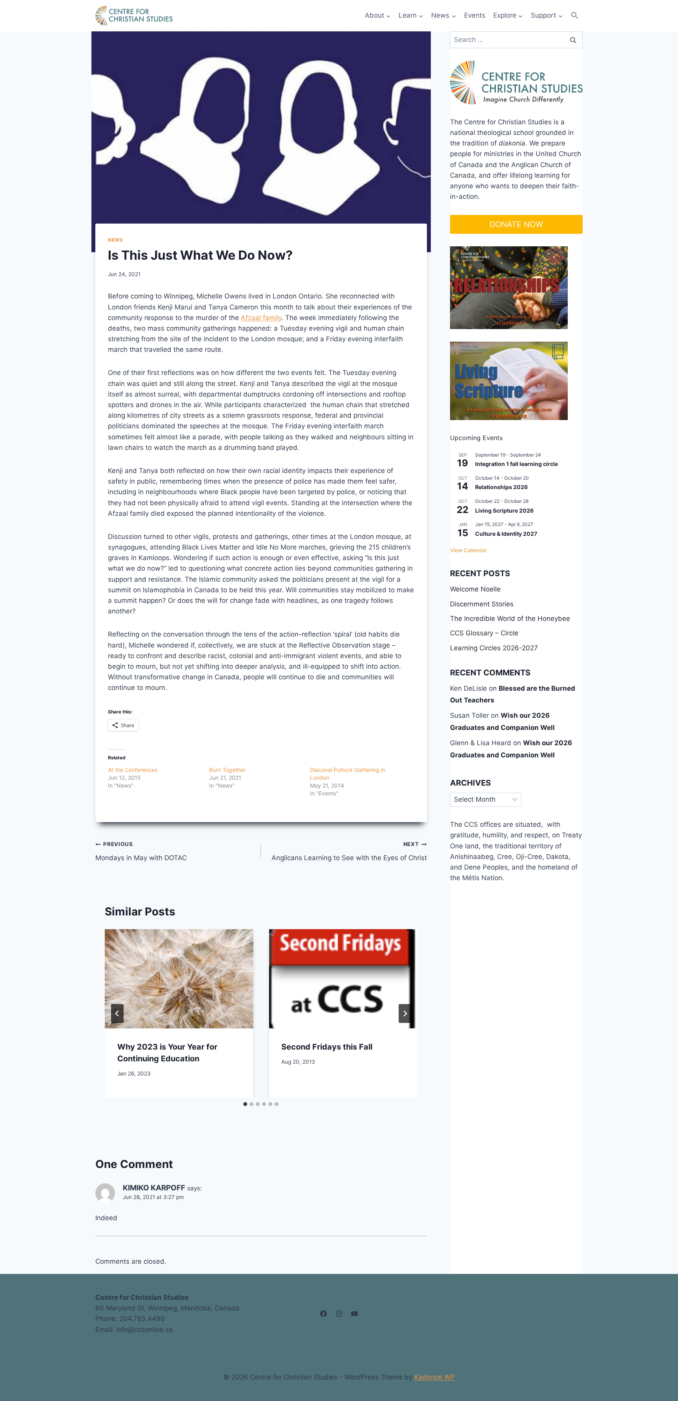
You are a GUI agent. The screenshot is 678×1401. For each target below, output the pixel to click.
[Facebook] (323, 1313)
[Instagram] (339, 1313)
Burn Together (227, 769)
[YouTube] (354, 1313)
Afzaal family (261, 318)
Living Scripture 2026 (504, 510)
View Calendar (468, 550)
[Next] (405, 1013)
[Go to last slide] (117, 1013)
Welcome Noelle (475, 589)
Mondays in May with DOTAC (141, 851)
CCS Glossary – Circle (484, 633)
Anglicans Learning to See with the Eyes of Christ (349, 851)
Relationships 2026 (501, 487)
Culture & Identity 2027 (506, 533)
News (115, 240)
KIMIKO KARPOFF (154, 1187)
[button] (575, 15)
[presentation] (179, 978)
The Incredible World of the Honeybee (510, 618)
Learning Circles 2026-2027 (494, 648)
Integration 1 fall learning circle (516, 463)
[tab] (245, 1104)
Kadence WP (434, 1377)
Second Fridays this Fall (326, 1047)
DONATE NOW (516, 224)
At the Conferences (132, 769)
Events (474, 15)
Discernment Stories (482, 604)
